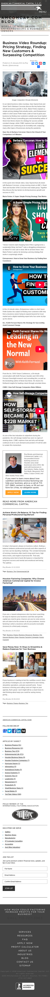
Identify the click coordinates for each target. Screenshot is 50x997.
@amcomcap (14, 65)
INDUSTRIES (25, 954)
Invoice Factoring (12, 773)
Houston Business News (11, 637)
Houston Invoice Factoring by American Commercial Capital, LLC (21, 7)
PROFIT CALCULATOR (25, 947)
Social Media (11, 791)
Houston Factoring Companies (29, 637)
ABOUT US (25, 951)
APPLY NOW (25, 943)
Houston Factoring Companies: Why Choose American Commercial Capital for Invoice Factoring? (23, 581)
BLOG (25, 958)
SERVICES (25, 932)
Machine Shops (10, 835)
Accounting (9, 844)
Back (44, 710)
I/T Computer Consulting (14, 841)
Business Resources (26, 635)
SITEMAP (25, 966)
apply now (13, 492)
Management (11, 782)
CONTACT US (25, 962)
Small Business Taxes (14, 788)
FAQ (25, 939)
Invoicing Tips (11, 776)
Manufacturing (10, 838)
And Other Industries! (12, 847)
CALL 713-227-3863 (25, 918)
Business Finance (13, 635)
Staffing (7, 832)
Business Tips (11, 571)
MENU (42, 12)
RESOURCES (25, 936)
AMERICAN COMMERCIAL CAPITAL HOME (17, 720)
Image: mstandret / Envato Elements (25, 100)
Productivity (10, 785)
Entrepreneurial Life (23, 571)
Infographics (10, 767)
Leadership (10, 779)
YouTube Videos (13, 794)
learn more (30, 492)
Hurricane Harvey (12, 763)
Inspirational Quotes (13, 770)
